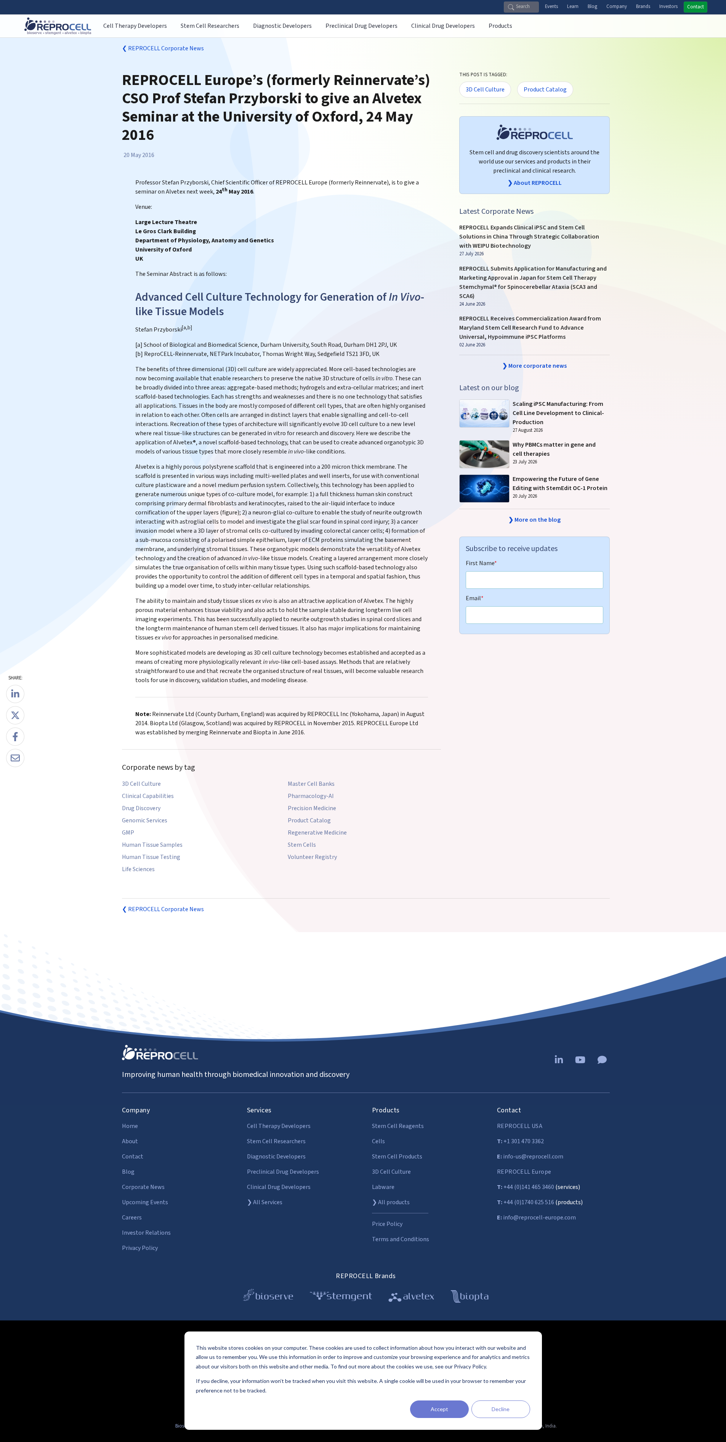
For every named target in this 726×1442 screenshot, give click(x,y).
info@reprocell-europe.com (536, 1217)
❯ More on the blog (534, 520)
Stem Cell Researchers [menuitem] (210, 26)
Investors (668, 6)
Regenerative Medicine (317, 832)
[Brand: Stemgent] (341, 1297)
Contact (695, 6)
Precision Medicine (312, 808)
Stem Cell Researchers (276, 1141)
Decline (501, 1409)
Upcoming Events (145, 1202)
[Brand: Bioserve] (268, 1297)
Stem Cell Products (397, 1156)
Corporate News (143, 1187)
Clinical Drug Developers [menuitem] (443, 26)
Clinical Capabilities (148, 796)
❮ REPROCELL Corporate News (163, 48)
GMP (128, 832)
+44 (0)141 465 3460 (525, 1187)
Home (130, 1126)
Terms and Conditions (400, 1239)
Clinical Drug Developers (279, 1187)
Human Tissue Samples (152, 845)
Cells (378, 1141)
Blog (592, 6)
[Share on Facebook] (15, 736)
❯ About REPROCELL (535, 183)
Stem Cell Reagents (398, 1126)
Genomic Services (144, 820)
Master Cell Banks (311, 784)
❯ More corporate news (534, 366)
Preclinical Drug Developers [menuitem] (361, 26)
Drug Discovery (141, 808)
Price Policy (387, 1224)
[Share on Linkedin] (15, 694)
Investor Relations (146, 1233)
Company (616, 6)
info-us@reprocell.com (530, 1156)
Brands (643, 6)
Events (551, 6)
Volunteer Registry (312, 857)
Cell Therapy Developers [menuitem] (135, 26)
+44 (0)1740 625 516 (525, 1202)
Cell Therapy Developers (279, 1126)
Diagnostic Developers (276, 1156)
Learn (573, 6)
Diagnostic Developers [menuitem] (282, 26)
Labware (383, 1187)
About (130, 1141)
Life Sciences (138, 869)
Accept (439, 1409)
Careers (132, 1217)
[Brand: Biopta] (469, 1297)
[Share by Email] (15, 758)
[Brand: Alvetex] (411, 1297)
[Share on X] (15, 715)
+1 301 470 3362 (520, 1141)
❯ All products (391, 1202)
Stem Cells (302, 845)
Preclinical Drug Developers (283, 1172)
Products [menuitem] (500, 26)
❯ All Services (264, 1202)
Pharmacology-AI (311, 796)
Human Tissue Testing (151, 857)
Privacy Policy (140, 1248)
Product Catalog (309, 820)
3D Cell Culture (141, 784)
